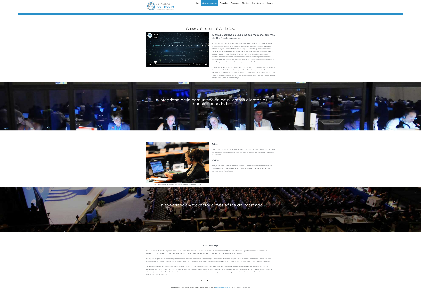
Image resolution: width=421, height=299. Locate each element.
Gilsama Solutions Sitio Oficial (182, 287)
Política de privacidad (207, 287)
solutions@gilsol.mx (222, 287)
